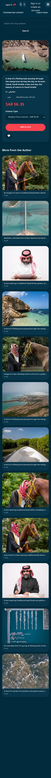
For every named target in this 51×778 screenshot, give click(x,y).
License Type (12, 112)
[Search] (20, 4)
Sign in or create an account (35, 4)
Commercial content (13, 12)
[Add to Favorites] (9, 135)
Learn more (42, 12)
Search (25, 31)
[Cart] (24, 4)
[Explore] (10, 4)
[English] (48, 4)
